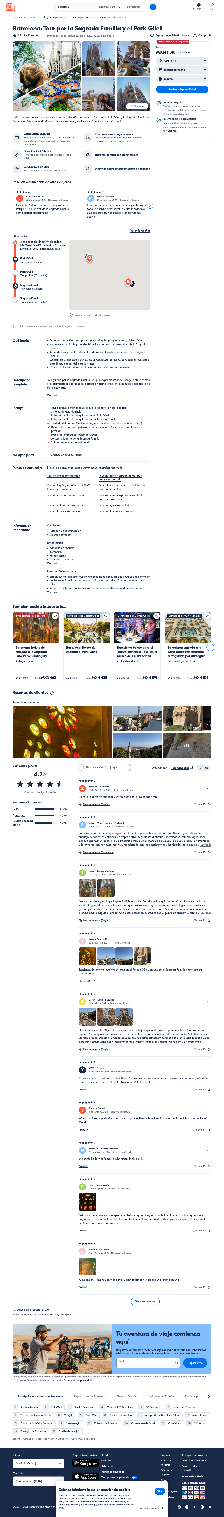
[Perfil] (213, 5)
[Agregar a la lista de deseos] (55, 616)
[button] (27, 35)
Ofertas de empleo (166, 1472)
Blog (163, 1480)
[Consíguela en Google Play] (85, 1463)
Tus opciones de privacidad (116, 1477)
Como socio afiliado (192, 1475)
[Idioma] (199, 5)
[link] (36, 647)
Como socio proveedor (194, 1460)
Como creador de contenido (191, 1468)
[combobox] (182, 768)
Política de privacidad (113, 1471)
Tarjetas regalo (169, 1491)
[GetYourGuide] (10, 7)
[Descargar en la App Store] (85, 1477)
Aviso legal (107, 1466)
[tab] (41, 1396)
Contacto (106, 1460)
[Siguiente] (150, 206)
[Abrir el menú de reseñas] (208, 788)
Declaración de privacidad (78, 1380)
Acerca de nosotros (166, 1462)
